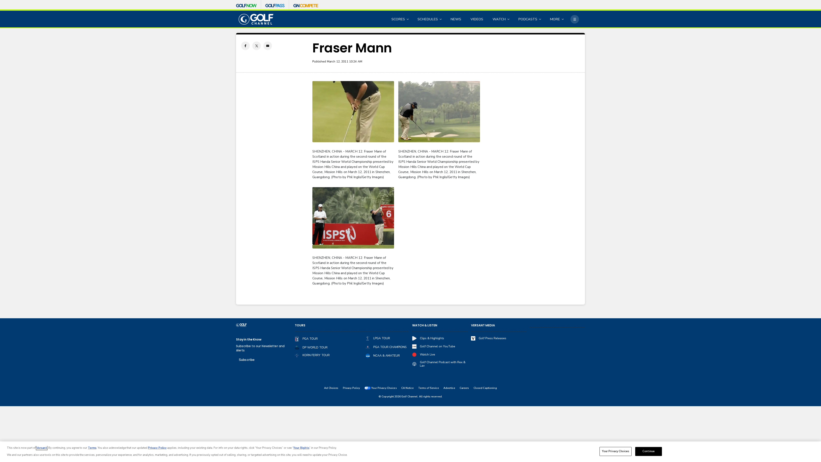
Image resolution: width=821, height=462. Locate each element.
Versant (41, 448)
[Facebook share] (245, 45)
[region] (410, 452)
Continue (648, 451)
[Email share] (267, 45)
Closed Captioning (485, 388)
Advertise (449, 388)
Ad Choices (331, 388)
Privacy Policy (351, 388)
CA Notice (407, 388)
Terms (92, 448)
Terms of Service (428, 388)
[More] (574, 19)
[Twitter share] (256, 45)
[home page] (256, 19)
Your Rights (301, 448)
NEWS (455, 19)
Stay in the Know (248, 340)
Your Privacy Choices (615, 451)
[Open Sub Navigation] (408, 19)
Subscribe (246, 359)
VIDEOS (477, 19)
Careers (464, 388)
